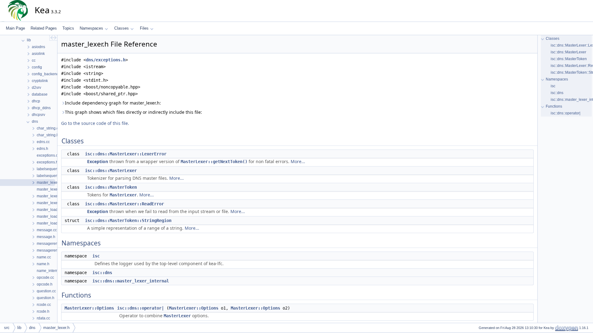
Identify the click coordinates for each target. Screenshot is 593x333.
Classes (121, 28)
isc (96, 255)
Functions (554, 106)
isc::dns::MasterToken (111, 187)
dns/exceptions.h (105, 59)
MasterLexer (123, 194)
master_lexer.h (56, 327)
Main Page (15, 28)
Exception (97, 161)
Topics (68, 28)
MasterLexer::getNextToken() (214, 161)
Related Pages (44, 28)
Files (144, 28)
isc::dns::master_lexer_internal (130, 280)
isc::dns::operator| (140, 308)
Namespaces (91, 28)
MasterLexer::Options (89, 308)
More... (298, 161)
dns (32, 327)
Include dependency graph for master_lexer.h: (113, 103)
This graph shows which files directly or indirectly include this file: (133, 112)
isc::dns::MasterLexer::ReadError (124, 203)
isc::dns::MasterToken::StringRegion (128, 220)
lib (19, 327)
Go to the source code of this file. (95, 123)
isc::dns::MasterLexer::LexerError (125, 153)
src (7, 327)
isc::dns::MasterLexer (111, 170)
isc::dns (102, 272)
